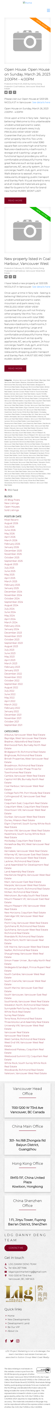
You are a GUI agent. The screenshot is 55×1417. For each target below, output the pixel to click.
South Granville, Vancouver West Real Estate (19, 458)
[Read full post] (27, 42)
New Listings (11, 503)
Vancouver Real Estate (36, 471)
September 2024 (13, 602)
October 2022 (11, 680)
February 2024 (12, 626)
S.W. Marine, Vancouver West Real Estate (18, 448)
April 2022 (9, 701)
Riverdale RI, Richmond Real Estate (24, 936)
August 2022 (11, 687)
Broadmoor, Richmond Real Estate (23, 765)
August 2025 (11, 564)
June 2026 (9, 530)
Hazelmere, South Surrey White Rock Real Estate (21, 412)
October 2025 (11, 557)
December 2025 (13, 550)
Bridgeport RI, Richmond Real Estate (25, 752)
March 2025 (10, 581)
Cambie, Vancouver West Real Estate (22, 394)
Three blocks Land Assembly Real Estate (27, 469)
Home (11, 1316)
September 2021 (13, 725)
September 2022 (13, 684)
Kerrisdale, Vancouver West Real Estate (23, 417)
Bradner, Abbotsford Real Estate (32, 382)
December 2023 (13, 632)
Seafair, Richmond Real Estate (21, 950)
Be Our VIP (14, 1327)
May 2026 (9, 533)
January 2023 (11, 670)
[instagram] (18, 1342)
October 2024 (12, 598)
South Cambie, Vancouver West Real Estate (33, 455)
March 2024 (10, 622)
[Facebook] (7, 1342)
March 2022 (10, 704)
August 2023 (11, 646)
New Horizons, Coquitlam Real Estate (26, 437)
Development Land (18, 1323)
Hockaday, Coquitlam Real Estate (22, 841)
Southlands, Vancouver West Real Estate (24, 462)
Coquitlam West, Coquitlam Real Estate (19, 403)
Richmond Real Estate (32, 444)
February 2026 (12, 544)
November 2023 (13, 636)
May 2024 (9, 615)
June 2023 (9, 653)
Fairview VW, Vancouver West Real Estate (31, 410)
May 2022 (9, 697)
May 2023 (9, 656)
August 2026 (11, 523)
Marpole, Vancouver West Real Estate (23, 428)
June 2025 (9, 571)
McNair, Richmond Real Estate (31, 430)
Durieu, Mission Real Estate (13, 407)
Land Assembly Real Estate (32, 423)
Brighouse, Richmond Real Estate (32, 387)
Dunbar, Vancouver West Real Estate (37, 405)
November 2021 (12, 718)
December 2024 (13, 591)
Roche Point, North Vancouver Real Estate (35, 446)
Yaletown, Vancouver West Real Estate (25, 1073)
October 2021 (11, 721)
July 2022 (9, 691)
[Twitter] (13, 1342)
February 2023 (12, 667)
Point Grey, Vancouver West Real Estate (26, 923)
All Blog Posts (12, 500)
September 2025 (13, 561)
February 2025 (12, 585)
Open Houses (11, 506)
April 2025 (9, 578)
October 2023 (11, 639)
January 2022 (11, 711)
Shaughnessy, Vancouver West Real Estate (24, 451)
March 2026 (10, 540)
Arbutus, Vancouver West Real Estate (26, 380)
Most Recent (11, 520)
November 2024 (13, 595)
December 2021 (12, 715)
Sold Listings (11, 510)
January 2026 (11, 547)
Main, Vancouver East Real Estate (22, 882)
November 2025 (13, 554)
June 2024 (10, 612)
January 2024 (11, 629)
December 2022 (13, 673)
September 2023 (13, 643)
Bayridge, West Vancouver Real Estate (25, 738)
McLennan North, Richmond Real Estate (27, 888)
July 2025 (9, 568)
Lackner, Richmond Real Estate (15, 421)
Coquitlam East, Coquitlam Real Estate (37, 401)
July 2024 (9, 609)
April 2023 (9, 660)
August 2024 (11, 605)
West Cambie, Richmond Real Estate (33, 474)
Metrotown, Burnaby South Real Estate (18, 433)
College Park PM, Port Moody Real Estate (24, 398)
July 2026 (9, 527)
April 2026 (9, 537)
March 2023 (10, 663)
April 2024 (10, 619)
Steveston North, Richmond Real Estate (26, 1005)
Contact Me (16, 1248)
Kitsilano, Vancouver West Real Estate (37, 419)
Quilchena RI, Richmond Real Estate (22, 442)
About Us (13, 1331)
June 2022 (9, 694)
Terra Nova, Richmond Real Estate (23, 1018)
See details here (41, 102)
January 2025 (11, 588)
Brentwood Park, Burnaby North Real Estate (19, 385)
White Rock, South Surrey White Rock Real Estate (27, 480)
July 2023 (9, 650)
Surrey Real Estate (28, 467)
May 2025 (9, 574)
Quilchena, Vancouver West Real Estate (26, 929)
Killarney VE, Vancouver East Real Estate (26, 854)
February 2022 (12, 708)
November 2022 (13, 677)
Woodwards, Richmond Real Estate (16, 483)
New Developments (19, 1319)
